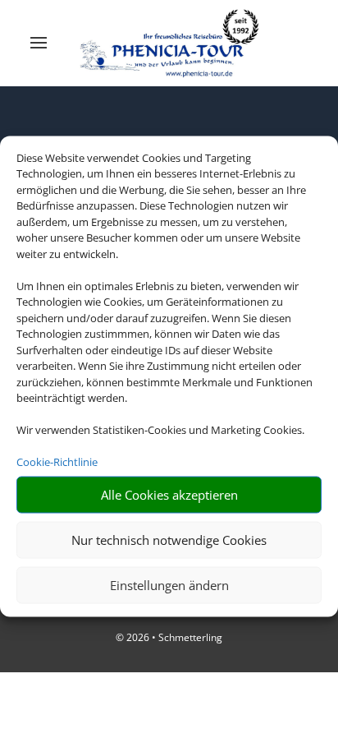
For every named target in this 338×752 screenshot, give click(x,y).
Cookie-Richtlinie (57, 461)
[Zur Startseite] (169, 43)
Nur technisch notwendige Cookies (169, 540)
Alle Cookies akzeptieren (169, 495)
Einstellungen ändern (169, 585)
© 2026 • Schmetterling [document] (169, 637)
